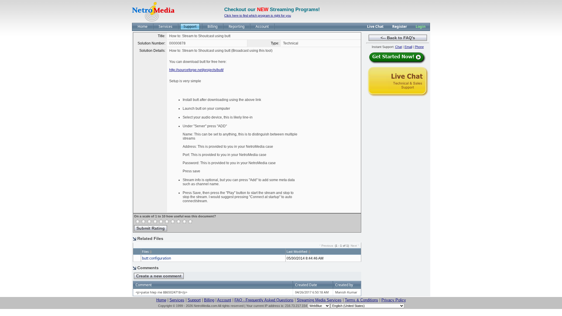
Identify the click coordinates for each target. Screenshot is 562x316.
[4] (155, 221)
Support (194, 300)
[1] (137, 221)
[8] (178, 221)
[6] (166, 221)
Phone (419, 47)
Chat (398, 47)
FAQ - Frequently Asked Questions (264, 300)
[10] (190, 221)
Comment (144, 284)
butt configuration (156, 258)
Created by (344, 284)
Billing (209, 300)
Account (224, 300)
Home (161, 300)
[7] (172, 221)
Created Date (306, 284)
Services (176, 300)
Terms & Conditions (361, 300)
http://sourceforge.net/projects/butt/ (196, 70)
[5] (161, 221)
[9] (184, 221)
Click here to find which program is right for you (257, 15)
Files (145, 251)
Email (408, 47)
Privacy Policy (393, 300)
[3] (149, 221)
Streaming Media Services (319, 300)
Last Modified (297, 251)
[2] (143, 221)
